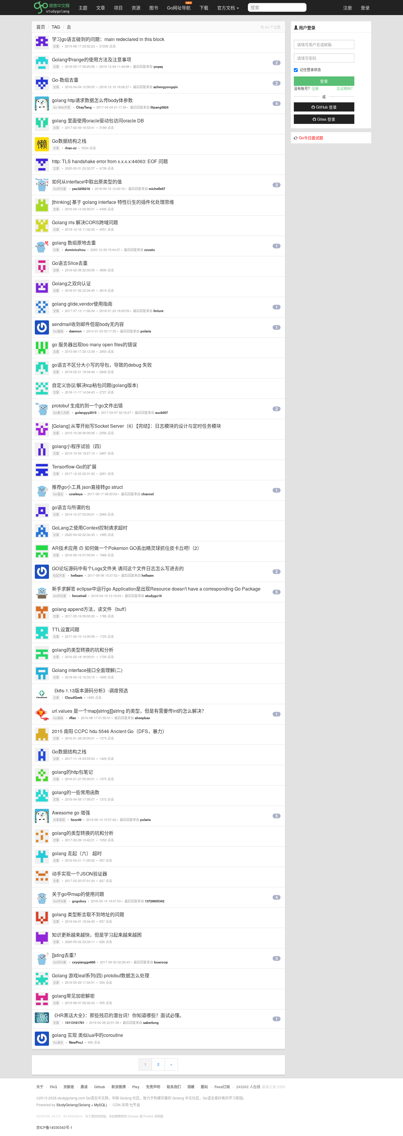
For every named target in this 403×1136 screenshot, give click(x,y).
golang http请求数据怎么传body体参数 (92, 100)
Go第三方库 (61, 413)
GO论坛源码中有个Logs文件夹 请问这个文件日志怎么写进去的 (118, 568)
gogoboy (79, 901)
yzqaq (158, 66)
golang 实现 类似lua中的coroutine (87, 1035)
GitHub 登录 (326, 107)
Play (136, 1086)
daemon (75, 331)
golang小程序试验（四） (78, 446)
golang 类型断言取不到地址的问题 (88, 914)
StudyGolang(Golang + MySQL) (81, 1104)
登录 (365, 7)
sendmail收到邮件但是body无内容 (88, 324)
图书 (153, 7)
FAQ (53, 1086)
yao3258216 (81, 188)
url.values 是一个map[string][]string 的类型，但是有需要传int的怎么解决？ (129, 710)
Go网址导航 (179, 7)
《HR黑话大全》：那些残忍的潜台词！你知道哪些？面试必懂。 (118, 1015)
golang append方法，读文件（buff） (90, 609)
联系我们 (174, 1086)
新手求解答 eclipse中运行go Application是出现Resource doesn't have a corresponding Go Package (156, 588)
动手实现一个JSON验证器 (79, 873)
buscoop (161, 962)
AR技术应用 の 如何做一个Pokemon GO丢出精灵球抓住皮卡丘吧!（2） (127, 548)
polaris (145, 331)
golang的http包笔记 (72, 771)
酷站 (204, 1086)
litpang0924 (159, 107)
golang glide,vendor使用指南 (82, 303)
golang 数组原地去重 (74, 242)
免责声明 (153, 1086)
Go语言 (58, 494)
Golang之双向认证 (71, 283)
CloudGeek (73, 697)
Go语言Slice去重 (70, 263)
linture (158, 310)
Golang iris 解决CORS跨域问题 (85, 222)
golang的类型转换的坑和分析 (83, 649)
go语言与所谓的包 (71, 507)
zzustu (149, 249)
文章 (100, 7)
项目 (118, 7)
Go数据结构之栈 (69, 140)
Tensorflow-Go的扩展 (74, 466)
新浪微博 (119, 1086)
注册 (347, 7)
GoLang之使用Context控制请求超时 (89, 527)
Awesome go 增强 (71, 812)
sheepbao (142, 717)
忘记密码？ (345, 88)
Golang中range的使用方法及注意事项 (91, 59)
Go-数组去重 (65, 79)
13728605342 (154, 901)
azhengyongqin (165, 86)
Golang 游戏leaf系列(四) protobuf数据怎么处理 (100, 975)
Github (99, 1086)
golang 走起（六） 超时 (77, 853)
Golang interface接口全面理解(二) (87, 670)
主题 (82, 7)
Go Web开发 (61, 107)
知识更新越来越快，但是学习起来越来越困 (97, 934)
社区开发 (59, 575)
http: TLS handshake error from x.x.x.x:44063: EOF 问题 (110, 161)
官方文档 (226, 7)
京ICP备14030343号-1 (54, 1127)
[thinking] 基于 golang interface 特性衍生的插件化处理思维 (113, 202)
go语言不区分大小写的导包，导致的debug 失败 (102, 364)
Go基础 (58, 331)
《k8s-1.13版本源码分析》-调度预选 (90, 690)
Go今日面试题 (311, 137)
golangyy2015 (85, 412)
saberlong (151, 1022)
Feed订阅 (222, 1086)
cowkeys (76, 493)
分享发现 (59, 820)
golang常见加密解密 (73, 995)
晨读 (84, 1086)
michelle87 (157, 188)
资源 (136, 7)
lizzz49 (76, 819)
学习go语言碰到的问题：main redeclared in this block (108, 39)
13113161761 (74, 1022)
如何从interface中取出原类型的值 (87, 181)
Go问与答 (59, 189)
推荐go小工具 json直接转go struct (87, 486)
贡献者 (68, 1086)
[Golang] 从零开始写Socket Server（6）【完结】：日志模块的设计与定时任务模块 (136, 425)
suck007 (161, 412)
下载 (203, 7)
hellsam (77, 575)
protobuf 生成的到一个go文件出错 (87, 405)
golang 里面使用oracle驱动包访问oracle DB (98, 120)
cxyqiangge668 (83, 962)
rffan (72, 717)
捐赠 (190, 1086)
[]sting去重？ (65, 955)
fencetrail (79, 595)
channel (147, 493)
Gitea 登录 (325, 119)
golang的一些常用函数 (75, 792)
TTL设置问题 (65, 629)
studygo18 (153, 595)
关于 (39, 1086)
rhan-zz (71, 147)
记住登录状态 (310, 69)
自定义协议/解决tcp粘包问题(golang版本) (95, 385)
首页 (40, 27)
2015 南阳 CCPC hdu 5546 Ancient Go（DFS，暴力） (109, 731)
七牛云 (135, 1104)
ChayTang (84, 107)
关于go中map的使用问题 (78, 894)
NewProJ (76, 1042)
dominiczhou (75, 249)
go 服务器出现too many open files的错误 (94, 344)
